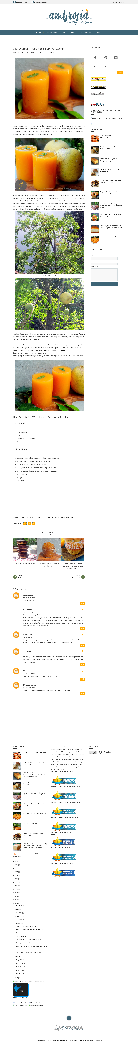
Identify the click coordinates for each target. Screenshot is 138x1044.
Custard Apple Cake (30, 823)
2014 (16, 899)
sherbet (50, 517)
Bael (54, 350)
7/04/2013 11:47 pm (29, 598)
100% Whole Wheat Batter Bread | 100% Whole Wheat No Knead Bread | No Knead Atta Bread (35, 846)
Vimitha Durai (28, 595)
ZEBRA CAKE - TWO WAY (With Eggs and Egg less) (110, 182)
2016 (16, 893)
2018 (16, 886)
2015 (16, 896)
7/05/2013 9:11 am (28, 654)
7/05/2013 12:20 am (29, 612)
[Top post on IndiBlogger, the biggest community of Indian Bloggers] (63, 842)
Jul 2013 (18, 923)
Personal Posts (69, 32)
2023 (16, 868)
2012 (16, 978)
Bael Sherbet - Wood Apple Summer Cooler (29, 952)
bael (22, 517)
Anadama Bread (21, 936)
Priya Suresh (27, 634)
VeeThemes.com (80, 1040)
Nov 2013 (19, 909)
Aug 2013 (19, 920)
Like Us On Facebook (22, 2)
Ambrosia (69, 1027)
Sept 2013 (19, 916)
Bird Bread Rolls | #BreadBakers (106, 136)
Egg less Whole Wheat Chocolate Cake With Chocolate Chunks (111, 205)
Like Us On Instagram (40, 2)
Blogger (99, 1040)
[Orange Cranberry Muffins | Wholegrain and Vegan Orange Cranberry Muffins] (72, 549)
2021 (16, 875)
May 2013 (19, 960)
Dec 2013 (19, 906)
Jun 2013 (19, 956)
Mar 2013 (19, 967)
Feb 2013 (19, 970)
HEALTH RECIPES (41, 517)
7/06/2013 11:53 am (29, 688)
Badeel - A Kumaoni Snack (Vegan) (26, 926)
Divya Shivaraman (29, 685)
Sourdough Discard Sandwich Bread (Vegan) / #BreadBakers (111, 227)
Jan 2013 (19, 974)
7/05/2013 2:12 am (28, 637)
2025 (16, 861)
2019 (16, 882)
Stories (22, 578)
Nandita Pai (27, 651)
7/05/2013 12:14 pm (29, 673)
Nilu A (25, 671)
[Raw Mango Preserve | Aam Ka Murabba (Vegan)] (48, 549)
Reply (82, 603)
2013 (16, 903)
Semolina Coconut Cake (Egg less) (34, 813)
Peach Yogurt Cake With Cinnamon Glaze (28, 940)
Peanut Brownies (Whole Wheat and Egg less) (29, 929)
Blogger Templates (57, 1040)
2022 (16, 872)
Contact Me (86, 32)
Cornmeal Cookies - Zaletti (24, 933)
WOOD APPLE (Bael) (67, 517)
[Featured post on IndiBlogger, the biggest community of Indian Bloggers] (63, 781)
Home (38, 32)
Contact (121, 2)
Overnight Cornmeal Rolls (24, 943)
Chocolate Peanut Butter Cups (25, 564)
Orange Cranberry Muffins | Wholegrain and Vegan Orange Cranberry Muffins (73, 566)
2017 (16, 889)
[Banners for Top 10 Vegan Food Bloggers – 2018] (106, 118)
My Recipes (52, 32)
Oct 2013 (19, 913)
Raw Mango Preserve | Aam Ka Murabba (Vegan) (49, 565)
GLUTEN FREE (30, 517)
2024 (16, 865)
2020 (16, 879)
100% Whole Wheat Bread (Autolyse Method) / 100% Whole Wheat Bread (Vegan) (110, 160)
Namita (23, 52)
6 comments (51, 52)
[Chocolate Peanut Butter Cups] (25, 549)
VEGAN (57, 517)
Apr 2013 (19, 963)
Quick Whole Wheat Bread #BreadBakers (109, 148)
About (115, 2)
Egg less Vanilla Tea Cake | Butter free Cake (109, 193)
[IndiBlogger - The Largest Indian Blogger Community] (21, 990)
